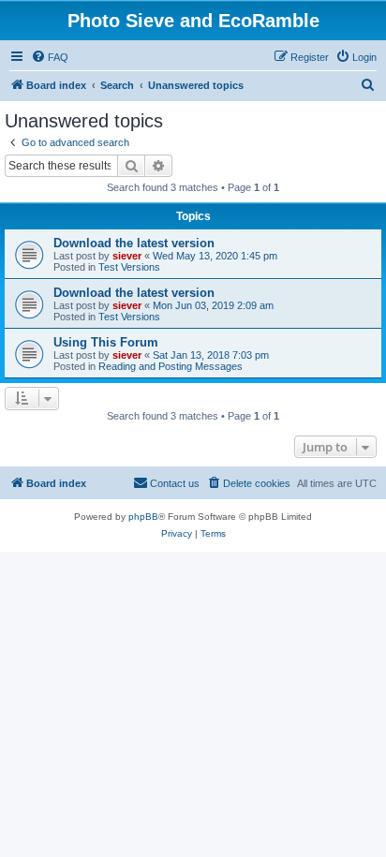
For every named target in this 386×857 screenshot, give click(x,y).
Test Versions (129, 267)
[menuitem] (49, 57)
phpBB (143, 516)
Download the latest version (134, 243)
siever (126, 255)
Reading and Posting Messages (170, 366)
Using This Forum (105, 342)
